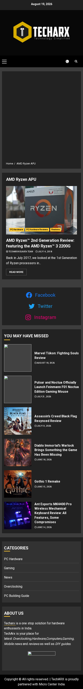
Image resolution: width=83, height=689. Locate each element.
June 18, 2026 (44, 460)
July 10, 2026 (44, 426)
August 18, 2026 (46, 363)
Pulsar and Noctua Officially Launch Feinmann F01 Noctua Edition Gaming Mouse (56, 387)
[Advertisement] (41, 118)
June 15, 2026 (44, 487)
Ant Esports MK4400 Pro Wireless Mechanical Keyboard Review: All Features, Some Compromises (53, 513)
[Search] (76, 61)
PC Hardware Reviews (37, 229)
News (8, 577)
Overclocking (13, 586)
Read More (16, 272)
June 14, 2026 (44, 527)
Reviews (55, 229)
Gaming (9, 568)
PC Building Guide (16, 596)
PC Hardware (16, 229)
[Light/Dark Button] (65, 61)
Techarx (10, 623)
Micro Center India (52, 684)
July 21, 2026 (44, 397)
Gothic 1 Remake (47, 481)
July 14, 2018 (45, 251)
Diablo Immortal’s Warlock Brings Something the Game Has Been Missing (55, 450)
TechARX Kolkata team (20, 251)
